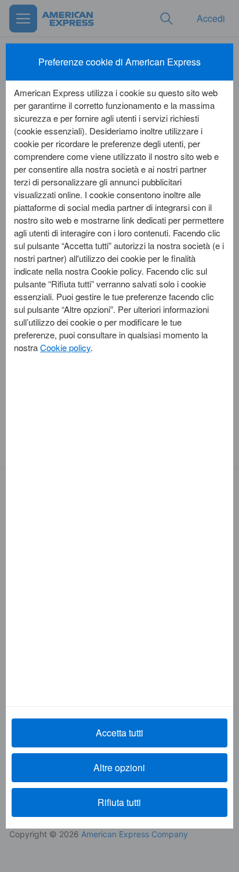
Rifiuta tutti (119, 802)
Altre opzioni (119, 767)
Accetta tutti (119, 732)
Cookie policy (65, 347)
